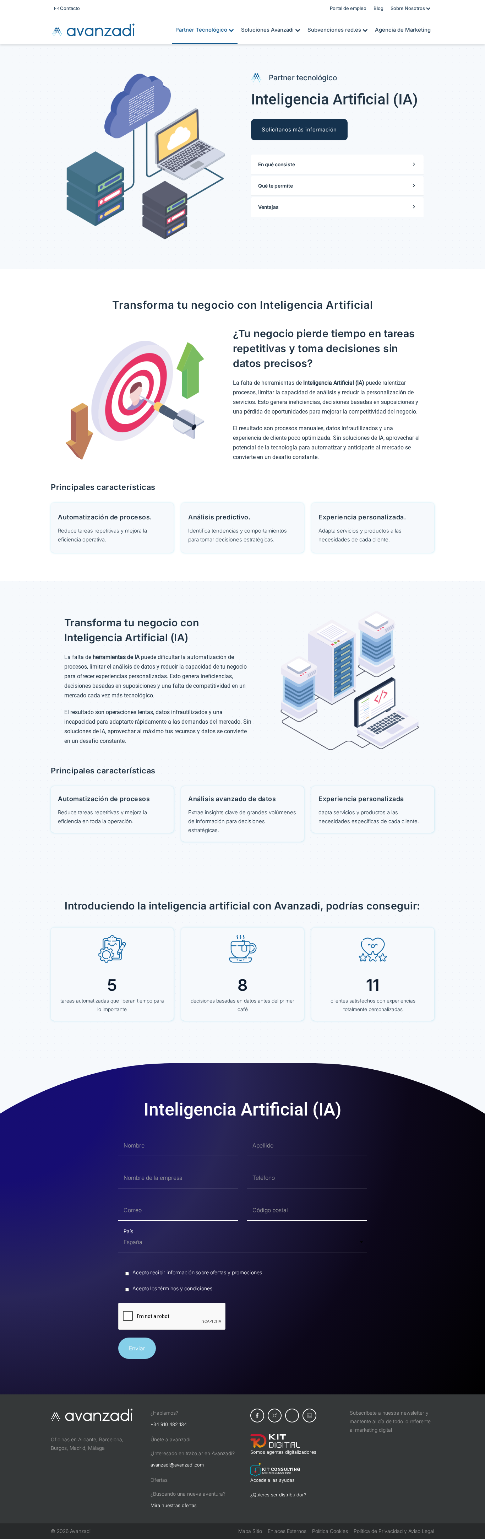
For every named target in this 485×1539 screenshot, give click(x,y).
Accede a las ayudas (272, 1480)
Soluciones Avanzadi (270, 29)
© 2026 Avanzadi (71, 1531)
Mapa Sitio (250, 1531)
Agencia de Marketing (403, 29)
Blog (378, 8)
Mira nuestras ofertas (174, 1505)
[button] (337, 164)
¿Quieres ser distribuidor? (278, 1494)
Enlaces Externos (287, 1531)
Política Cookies (330, 1531)
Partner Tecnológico (204, 29)
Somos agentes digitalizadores (283, 1452)
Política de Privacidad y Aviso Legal (394, 1531)
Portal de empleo (348, 8)
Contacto (67, 8)
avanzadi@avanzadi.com (177, 1465)
